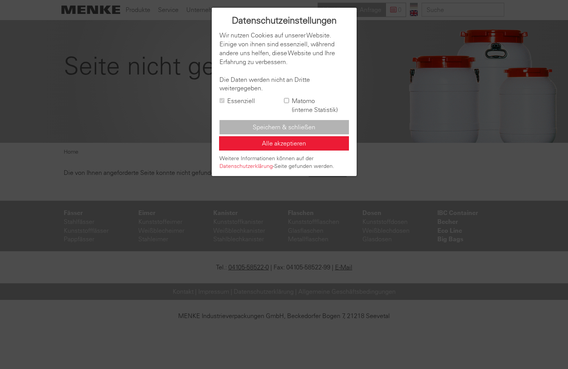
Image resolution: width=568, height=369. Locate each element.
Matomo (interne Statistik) (315, 105)
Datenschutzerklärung (246, 165)
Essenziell (241, 101)
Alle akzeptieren (284, 143)
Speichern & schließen (284, 127)
